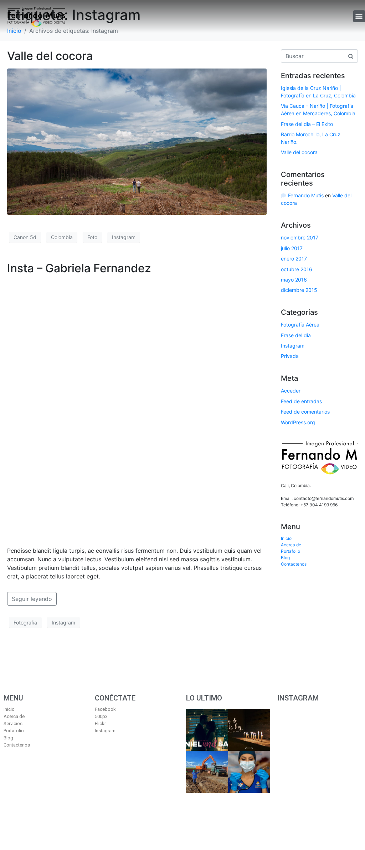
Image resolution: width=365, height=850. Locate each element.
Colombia (62, 237)
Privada (290, 356)
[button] (359, 16)
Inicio (286, 538)
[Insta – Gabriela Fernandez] (137, 410)
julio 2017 (292, 248)
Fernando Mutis (306, 195)
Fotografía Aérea (300, 325)
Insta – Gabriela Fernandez (79, 268)
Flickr (100, 723)
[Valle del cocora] (137, 141)
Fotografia (25, 622)
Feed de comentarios (305, 412)
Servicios (13, 723)
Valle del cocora (50, 56)
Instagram (123, 237)
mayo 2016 (294, 280)
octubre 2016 (296, 269)
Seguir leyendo (32, 598)
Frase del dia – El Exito (307, 124)
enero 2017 (294, 258)
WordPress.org (298, 422)
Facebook (105, 709)
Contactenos (294, 564)
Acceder (290, 391)
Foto (92, 237)
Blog (285, 557)
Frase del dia (296, 335)
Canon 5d (25, 237)
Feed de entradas (301, 401)
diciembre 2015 (299, 290)
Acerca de (291, 544)
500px (101, 716)
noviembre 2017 (299, 237)
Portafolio (290, 551)
